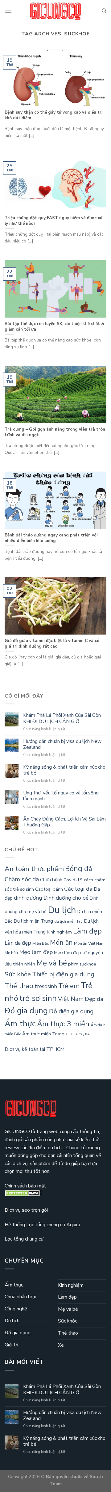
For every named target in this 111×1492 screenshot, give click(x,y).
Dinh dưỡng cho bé (65, 898)
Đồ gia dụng (26, 1010)
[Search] (104, 11)
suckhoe (88, 964)
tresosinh (46, 986)
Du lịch (62, 910)
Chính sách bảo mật (25, 1185)
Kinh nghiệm (59, 932)
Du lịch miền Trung (33, 921)
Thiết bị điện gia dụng (63, 974)
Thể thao (19, 986)
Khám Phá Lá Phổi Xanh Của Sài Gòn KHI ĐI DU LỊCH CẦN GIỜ (62, 718)
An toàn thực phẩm (34, 869)
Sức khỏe (18, 974)
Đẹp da (94, 999)
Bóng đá (78, 869)
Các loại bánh (49, 889)
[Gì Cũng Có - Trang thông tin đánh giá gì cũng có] (55, 11)
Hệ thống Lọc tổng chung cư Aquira (42, 1224)
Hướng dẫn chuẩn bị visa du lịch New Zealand (62, 744)
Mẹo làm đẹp (36, 952)
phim (73, 964)
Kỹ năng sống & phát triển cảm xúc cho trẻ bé (64, 770)
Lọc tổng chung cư (24, 1239)
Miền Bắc (40, 943)
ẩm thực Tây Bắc (78, 1034)
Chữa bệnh (51, 879)
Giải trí (11, 1344)
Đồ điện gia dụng (71, 1011)
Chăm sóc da (22, 879)
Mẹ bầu (11, 953)
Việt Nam (71, 999)
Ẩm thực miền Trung (43, 1034)
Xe (61, 1345)
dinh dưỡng (28, 898)
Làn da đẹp (18, 943)
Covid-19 (73, 880)
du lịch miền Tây (68, 921)
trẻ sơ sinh (38, 998)
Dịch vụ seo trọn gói (26, 1210)
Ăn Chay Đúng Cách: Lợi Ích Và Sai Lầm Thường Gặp (64, 822)
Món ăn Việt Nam (89, 943)
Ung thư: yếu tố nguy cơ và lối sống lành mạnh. (61, 796)
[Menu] (8, 10)
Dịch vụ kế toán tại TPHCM (34, 1049)
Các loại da (78, 889)
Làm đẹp (87, 931)
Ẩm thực (20, 1023)
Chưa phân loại (20, 1296)
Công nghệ (16, 1308)
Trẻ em (69, 986)
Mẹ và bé (51, 963)
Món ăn (61, 942)
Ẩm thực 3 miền (63, 1024)
